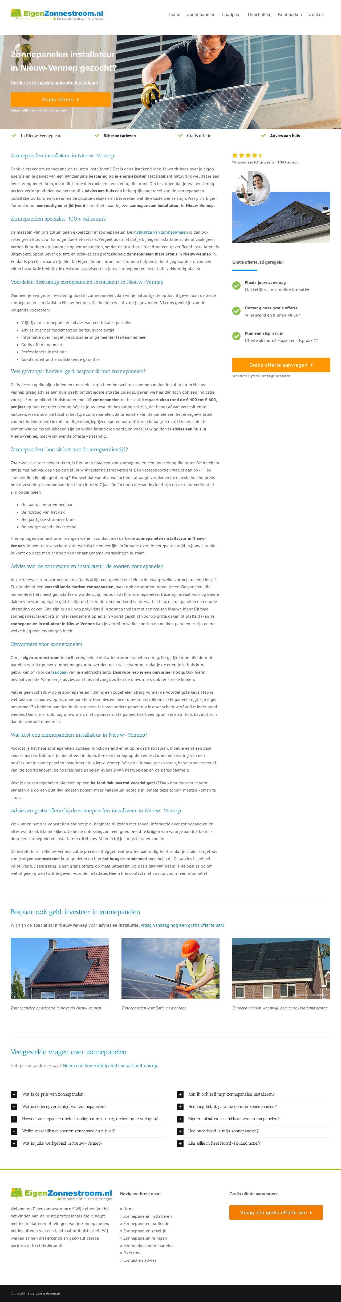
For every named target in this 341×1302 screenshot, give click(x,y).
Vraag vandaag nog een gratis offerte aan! (182, 925)
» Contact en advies (138, 1260)
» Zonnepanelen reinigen (143, 1238)
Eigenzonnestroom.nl (44, 1293)
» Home (127, 1208)
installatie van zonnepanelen (160, 232)
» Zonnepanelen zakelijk (143, 1230)
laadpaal (59, 672)
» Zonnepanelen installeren (146, 1216)
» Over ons (130, 1252)
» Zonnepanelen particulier (145, 1223)
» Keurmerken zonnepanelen (147, 1245)
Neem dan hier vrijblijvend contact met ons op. (110, 1065)
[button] (87, 1095)
